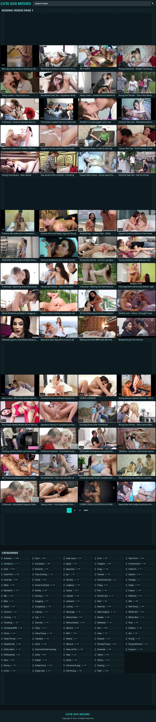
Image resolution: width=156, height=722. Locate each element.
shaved (103, 638)
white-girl (136, 612)
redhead (104, 622)
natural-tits (74, 649)
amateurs (11, 563)
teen (103, 670)
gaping (41, 612)
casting (10, 617)
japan (71, 563)
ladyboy (73, 585)
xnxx (133, 622)
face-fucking (44, 574)
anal (9, 569)
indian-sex (43, 670)
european (42, 563)
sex (102, 628)
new (71, 654)
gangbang (43, 606)
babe (9, 585)
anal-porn (11, 574)
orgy (102, 569)
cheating (11, 622)
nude (71, 660)
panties (103, 574)
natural (72, 644)
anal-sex (11, 579)
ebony (10, 665)
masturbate (74, 617)
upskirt (134, 574)
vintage (134, 579)
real (102, 601)
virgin (134, 585)
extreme (41, 569)
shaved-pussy (106, 644)
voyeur (134, 590)
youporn (135, 649)
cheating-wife (13, 628)
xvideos (134, 628)
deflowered (12, 654)
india (40, 654)
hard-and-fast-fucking (45, 650)
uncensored (137, 563)
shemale (104, 649)
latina (72, 590)
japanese (73, 569)
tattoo (103, 660)
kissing (72, 579)
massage (73, 612)
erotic (9, 670)
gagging (41, 601)
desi (9, 660)
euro (40, 558)
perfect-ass (105, 595)
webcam (135, 595)
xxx (132, 633)
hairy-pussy (43, 633)
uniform (134, 569)
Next (86, 510)
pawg (102, 585)
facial (40, 579)
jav (70, 574)
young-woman (138, 644)
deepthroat (12, 644)
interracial (74, 558)
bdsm (9, 606)
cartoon (10, 612)
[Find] (153, 3)
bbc (8, 595)
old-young (74, 670)
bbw (9, 601)
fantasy (41, 595)
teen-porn (136, 558)
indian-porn (43, 665)
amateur (11, 558)
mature (72, 628)
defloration (12, 649)
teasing (103, 665)
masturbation (75, 622)
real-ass (104, 606)
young (134, 638)
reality (103, 617)
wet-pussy (136, 606)
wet (133, 601)
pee (102, 590)
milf (71, 633)
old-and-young (76, 665)
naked (71, 638)
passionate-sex (106, 579)
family (41, 590)
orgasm (104, 563)
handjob (42, 638)
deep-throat (12, 638)
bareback (11, 590)
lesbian (72, 595)
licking (72, 606)
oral (102, 558)
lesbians (72, 601)
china (9, 633)
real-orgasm (106, 612)
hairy (40, 628)
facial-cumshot (45, 585)
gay (40, 617)
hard (41, 644)
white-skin (136, 617)
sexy (102, 633)
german (42, 622)
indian (41, 660)
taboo (103, 654)
